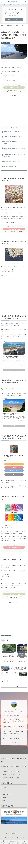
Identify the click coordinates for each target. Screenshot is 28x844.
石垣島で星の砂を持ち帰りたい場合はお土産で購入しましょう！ (14, 155)
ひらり (14, 709)
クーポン (14, 90)
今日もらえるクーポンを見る (14, 87)
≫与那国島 (4, 797)
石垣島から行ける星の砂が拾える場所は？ (13, 136)
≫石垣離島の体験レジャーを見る (10, 777)
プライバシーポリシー (9, 838)
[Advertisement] (14, 111)
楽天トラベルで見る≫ (14, 19)
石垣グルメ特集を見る (14, 547)
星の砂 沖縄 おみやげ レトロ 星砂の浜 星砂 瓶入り (13, 456)
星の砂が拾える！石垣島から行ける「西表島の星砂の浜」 (14, 149)
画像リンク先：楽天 (14, 204)
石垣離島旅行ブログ (14, 2)
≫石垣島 (3, 787)
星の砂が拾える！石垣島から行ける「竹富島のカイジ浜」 (14, 142)
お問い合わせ (20, 838)
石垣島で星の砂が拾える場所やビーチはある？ (14, 131)
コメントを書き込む (14, 686)
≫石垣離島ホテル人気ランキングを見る (12, 774)
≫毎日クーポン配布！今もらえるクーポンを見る (13, 767)
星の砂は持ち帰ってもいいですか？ (12, 161)
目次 (12, 127)
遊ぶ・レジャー (6, 635)
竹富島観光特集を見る (14, 229)
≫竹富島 (3, 791)
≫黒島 (3, 800)
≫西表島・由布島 (6, 794)
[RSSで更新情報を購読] (15, 742)
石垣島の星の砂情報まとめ (10, 166)
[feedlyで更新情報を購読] (13, 742)
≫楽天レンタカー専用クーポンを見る (11, 771)
